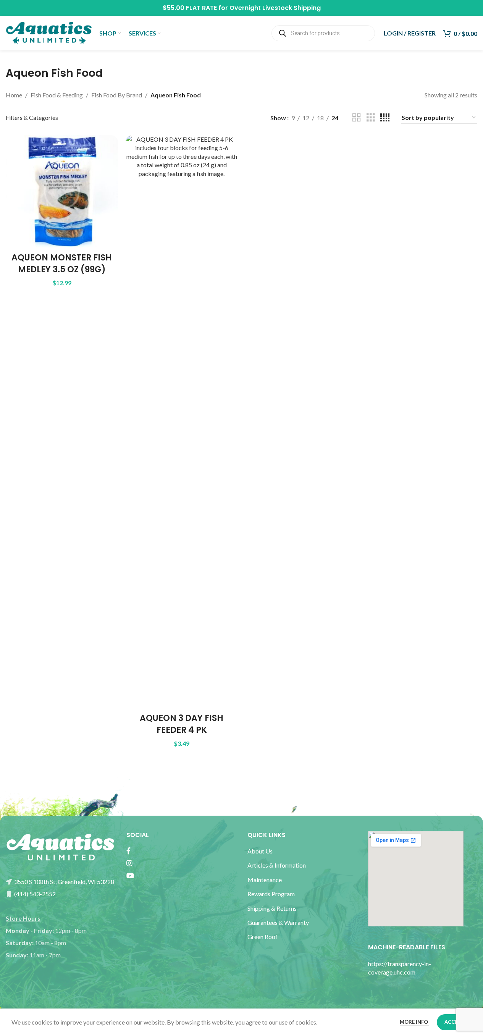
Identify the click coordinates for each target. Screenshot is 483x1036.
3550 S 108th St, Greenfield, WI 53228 (63, 881)
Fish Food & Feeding (57, 95)
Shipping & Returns (272, 908)
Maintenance (264, 879)
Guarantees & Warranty (278, 922)
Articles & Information (277, 865)
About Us (260, 851)
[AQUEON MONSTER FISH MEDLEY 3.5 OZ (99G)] (62, 191)
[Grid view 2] (356, 117)
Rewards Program (271, 893)
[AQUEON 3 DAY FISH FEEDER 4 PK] (182, 421)
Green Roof (262, 936)
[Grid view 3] (371, 117)
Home (14, 95)
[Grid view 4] (384, 117)
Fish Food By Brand (116, 95)
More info (414, 1022)
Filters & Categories (32, 118)
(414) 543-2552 (34, 893)
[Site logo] (49, 32)
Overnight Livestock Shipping (275, 7)
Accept (454, 1022)
